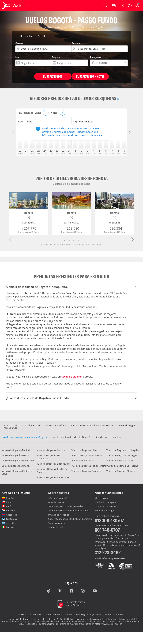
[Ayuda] (130, 5)
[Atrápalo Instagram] (83, 591)
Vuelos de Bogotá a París (84, 460)
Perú (8, 506)
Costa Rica (11, 514)
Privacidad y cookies (58, 514)
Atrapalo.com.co (11, 425)
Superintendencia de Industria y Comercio (70, 518)
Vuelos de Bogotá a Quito (119, 460)
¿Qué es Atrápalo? (57, 498)
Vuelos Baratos (33, 425)
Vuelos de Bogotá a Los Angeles (122, 450)
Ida (17, 57)
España (10, 498)
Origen (19, 43)
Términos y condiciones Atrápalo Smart (68, 510)
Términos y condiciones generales (65, 506)
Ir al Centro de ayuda (105, 502)
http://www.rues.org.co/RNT (109, 623)
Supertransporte (57, 523)
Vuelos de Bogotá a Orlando (16, 465)
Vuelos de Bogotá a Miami (15, 455)
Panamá (10, 510)
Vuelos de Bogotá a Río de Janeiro (89, 465)
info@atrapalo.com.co (113, 558)
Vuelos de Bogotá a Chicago (120, 471)
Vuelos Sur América (56, 425)
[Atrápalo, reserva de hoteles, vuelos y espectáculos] (6, 5)
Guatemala (11, 518)
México (10, 527)
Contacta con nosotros (106, 506)
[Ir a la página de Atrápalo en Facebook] (72, 591)
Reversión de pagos (105, 510)
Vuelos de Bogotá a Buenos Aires (53, 463)
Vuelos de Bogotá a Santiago (86, 471)
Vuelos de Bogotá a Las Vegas (121, 455)
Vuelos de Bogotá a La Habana (122, 465)
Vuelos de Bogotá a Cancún (51, 450)
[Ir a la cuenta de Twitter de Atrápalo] (60, 591)
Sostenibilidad (55, 527)
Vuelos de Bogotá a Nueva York (18, 460)
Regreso (56, 57)
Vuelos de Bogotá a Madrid (16, 450)
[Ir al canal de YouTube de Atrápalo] (95, 591)
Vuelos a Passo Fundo (101, 425)
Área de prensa (56, 502)
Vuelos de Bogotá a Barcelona (87, 455)
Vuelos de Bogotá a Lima (84, 450)
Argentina (11, 523)
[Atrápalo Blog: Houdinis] (49, 590)
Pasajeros (95, 57)
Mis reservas (101, 498)
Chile (8, 502)
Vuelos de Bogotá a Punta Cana (53, 477)
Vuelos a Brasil (77, 425)
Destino (76, 43)
